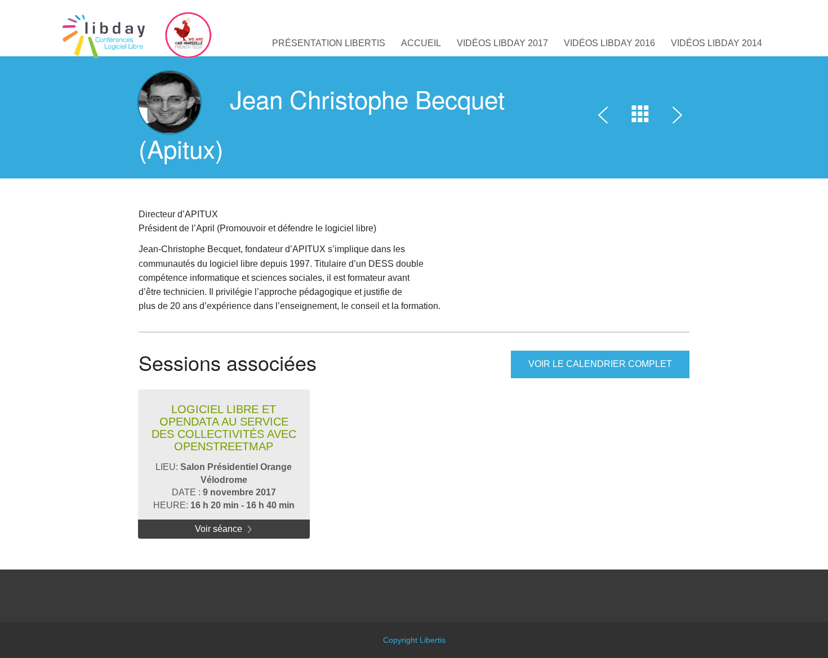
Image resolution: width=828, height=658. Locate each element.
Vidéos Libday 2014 (716, 43)
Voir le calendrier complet (600, 364)
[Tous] (640, 117)
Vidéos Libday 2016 (609, 43)
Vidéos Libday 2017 (502, 43)
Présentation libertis (328, 43)
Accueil (421, 43)
